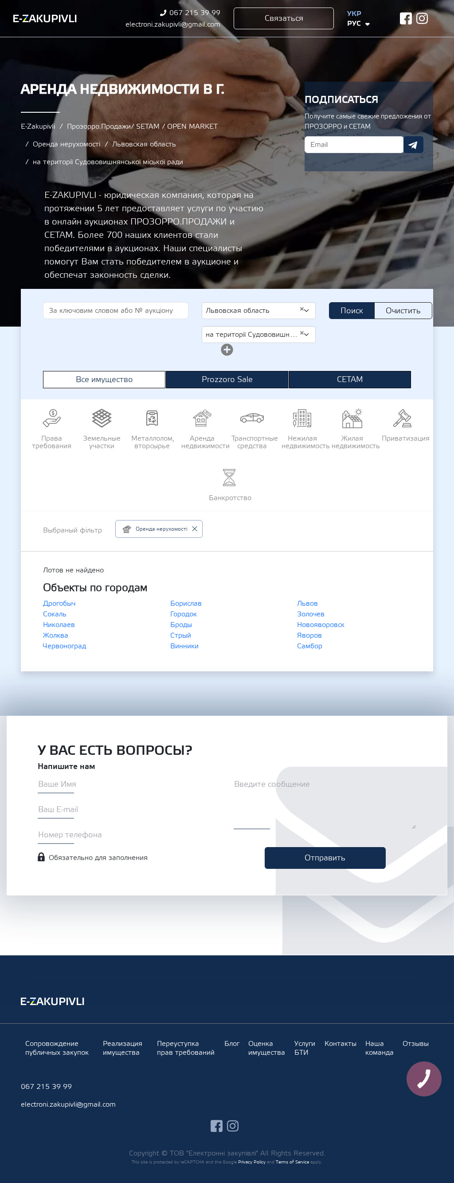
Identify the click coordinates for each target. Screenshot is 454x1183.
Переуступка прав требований (186, 1048)
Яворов (309, 635)
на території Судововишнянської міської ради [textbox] (255, 334)
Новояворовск (320, 624)
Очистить (403, 311)
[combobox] (259, 310)
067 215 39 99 (194, 12)
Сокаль (55, 614)
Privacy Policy (252, 1162)
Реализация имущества (122, 1048)
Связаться (284, 18)
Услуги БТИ (304, 1048)
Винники (184, 646)
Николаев (59, 624)
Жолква (55, 635)
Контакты (340, 1043)
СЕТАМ (350, 380)
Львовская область (144, 144)
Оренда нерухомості (66, 144)
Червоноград (64, 646)
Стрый (180, 635)
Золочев (311, 614)
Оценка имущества (266, 1048)
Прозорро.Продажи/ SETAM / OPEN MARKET (142, 126)
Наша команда (379, 1048)
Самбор (309, 646)
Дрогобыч (59, 603)
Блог (231, 1043)
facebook (406, 18)
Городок (183, 614)
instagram (422, 18)
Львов (307, 603)
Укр (354, 13)
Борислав (186, 603)
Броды (181, 624)
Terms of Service (292, 1162)
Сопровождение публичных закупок (57, 1048)
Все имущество (104, 380)
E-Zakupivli (38, 126)
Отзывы (416, 1043)
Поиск (351, 311)
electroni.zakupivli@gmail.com (172, 24)
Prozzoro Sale (227, 380)
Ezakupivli (45, 19)
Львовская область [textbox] (255, 310)
